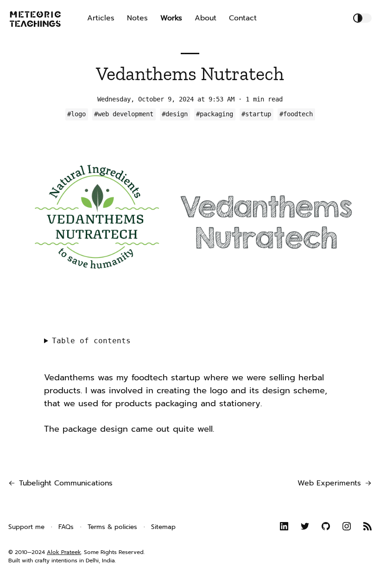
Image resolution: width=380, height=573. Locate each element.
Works (171, 18)
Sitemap (163, 527)
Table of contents (91, 340)
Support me (26, 527)
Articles (100, 18)
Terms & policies (112, 527)
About (205, 18)
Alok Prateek (64, 552)
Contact (243, 18)
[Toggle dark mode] (362, 18)
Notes (137, 18)
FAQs (66, 527)
